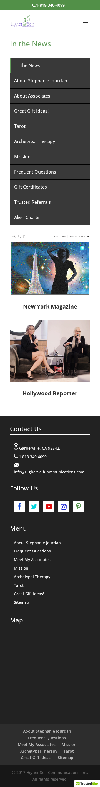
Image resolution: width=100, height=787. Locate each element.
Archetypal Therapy (34, 141)
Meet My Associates (32, 559)
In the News (27, 65)
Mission (22, 157)
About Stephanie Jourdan (40, 81)
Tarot (20, 126)
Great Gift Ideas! (31, 111)
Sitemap (21, 602)
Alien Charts (26, 217)
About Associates (32, 96)
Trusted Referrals (32, 202)
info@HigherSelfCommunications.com (49, 472)
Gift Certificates (30, 187)
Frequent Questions (35, 172)
